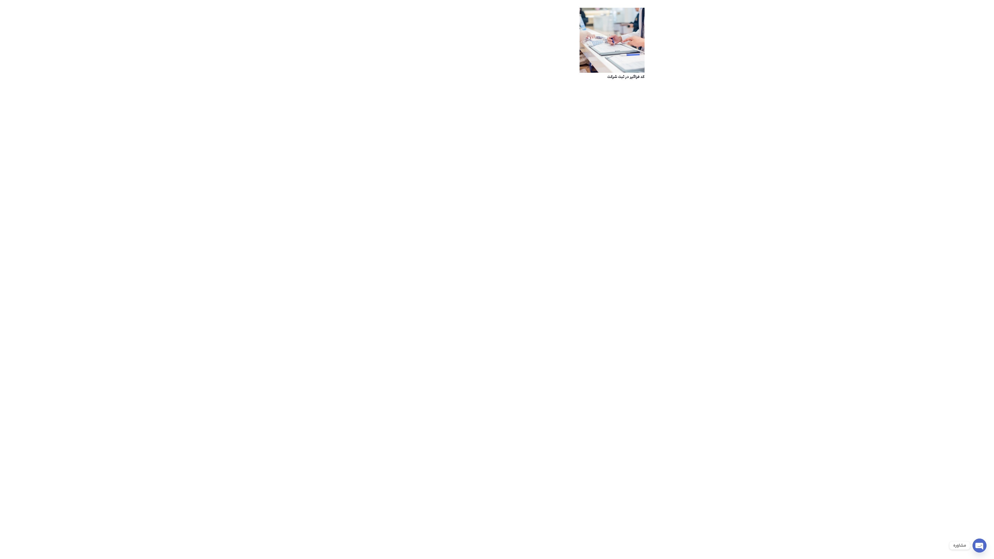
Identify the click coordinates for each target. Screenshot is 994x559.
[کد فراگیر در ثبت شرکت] (612, 40)
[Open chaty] (979, 546)
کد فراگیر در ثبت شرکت (626, 77)
